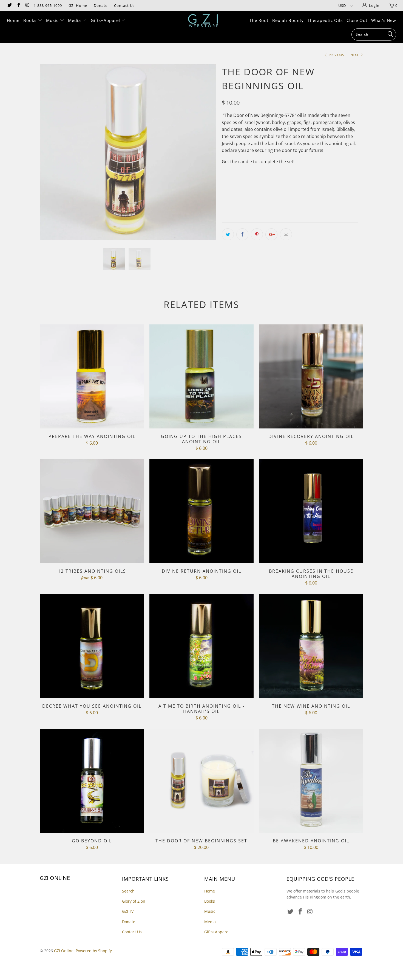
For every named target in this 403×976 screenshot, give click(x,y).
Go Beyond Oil (92, 781)
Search (128, 891)
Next (354, 55)
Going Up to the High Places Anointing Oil (201, 376)
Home (13, 20)
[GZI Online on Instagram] (27, 5)
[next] (207, 156)
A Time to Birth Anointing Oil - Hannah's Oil (201, 646)
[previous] (49, 156)
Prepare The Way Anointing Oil (92, 376)
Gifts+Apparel (106, 20)
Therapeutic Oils (325, 20)
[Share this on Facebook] (242, 234)
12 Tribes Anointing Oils (92, 511)
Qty (225, 199)
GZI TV (128, 911)
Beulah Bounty (288, 20)
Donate (100, 5)
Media (75, 20)
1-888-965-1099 (48, 5)
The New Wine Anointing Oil (311, 646)
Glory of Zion (133, 901)
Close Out (357, 20)
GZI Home (78, 5)
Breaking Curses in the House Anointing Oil (311, 511)
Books (30, 20)
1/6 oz (246, 183)
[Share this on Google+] (271, 234)
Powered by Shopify (94, 950)
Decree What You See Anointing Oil (92, 646)
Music (53, 20)
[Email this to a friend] (286, 234)
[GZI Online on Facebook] (18, 5)
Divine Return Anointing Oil (201, 511)
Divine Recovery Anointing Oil (311, 376)
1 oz (228, 183)
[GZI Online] (204, 20)
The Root (258, 20)
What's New (383, 20)
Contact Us (124, 5)
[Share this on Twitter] (228, 234)
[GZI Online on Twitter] (9, 5)
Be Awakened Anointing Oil (311, 781)
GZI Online (63, 950)
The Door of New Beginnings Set (201, 781)
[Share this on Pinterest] (257, 234)
